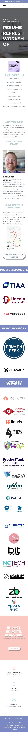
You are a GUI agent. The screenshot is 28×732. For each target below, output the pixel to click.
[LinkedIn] (16, 723)
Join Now (14, 648)
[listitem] (14, 131)
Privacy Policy (7, 718)
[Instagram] (20, 723)
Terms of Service (18, 718)
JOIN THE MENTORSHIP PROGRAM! (14, 256)
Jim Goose (6, 182)
